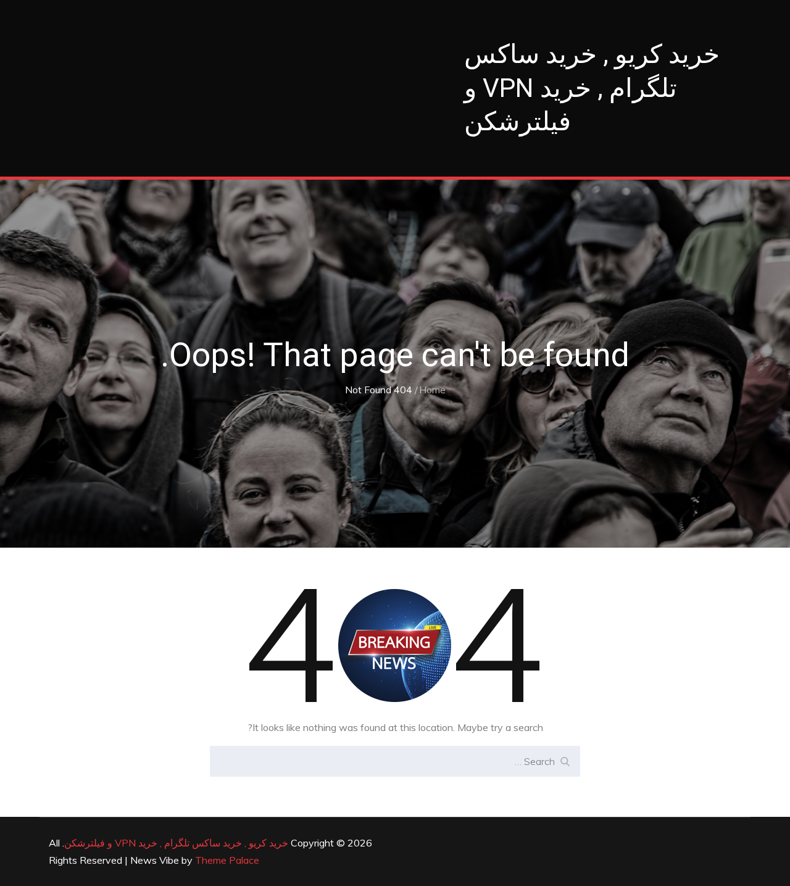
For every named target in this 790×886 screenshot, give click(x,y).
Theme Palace (227, 860)
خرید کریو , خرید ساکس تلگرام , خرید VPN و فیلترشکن (592, 87)
